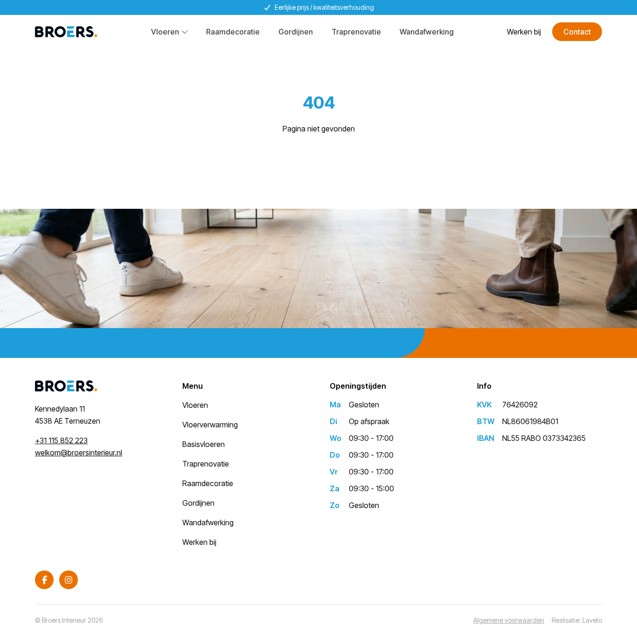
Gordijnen (295, 31)
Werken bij (524, 31)
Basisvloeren (203, 444)
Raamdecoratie (233, 31)
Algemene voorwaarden (508, 620)
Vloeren (195, 405)
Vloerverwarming (210, 424)
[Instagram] (68, 579)
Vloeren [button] (165, 31)
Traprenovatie (356, 31)
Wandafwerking (427, 31)
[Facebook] (44, 579)
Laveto (592, 620)
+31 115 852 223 (61, 440)
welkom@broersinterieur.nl (78, 452)
